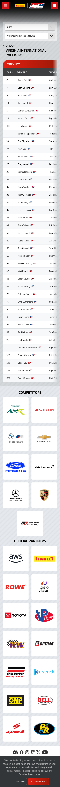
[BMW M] (16, 438)
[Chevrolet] (44, 438)
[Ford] (16, 467)
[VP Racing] (44, 615)
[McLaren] (44, 467)
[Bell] (44, 700)
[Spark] (16, 729)
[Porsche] (44, 495)
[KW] (16, 643)
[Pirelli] (44, 558)
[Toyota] (30, 523)
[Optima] (44, 643)
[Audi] (44, 410)
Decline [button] (20, 781)
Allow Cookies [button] (38, 781)
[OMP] (16, 700)
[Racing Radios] (44, 729)
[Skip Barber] (16, 672)
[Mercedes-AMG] (16, 495)
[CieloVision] (44, 587)
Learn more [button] (34, 774)
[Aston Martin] (16, 410)
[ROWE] (16, 587)
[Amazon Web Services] (16, 558)
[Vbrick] (44, 672)
